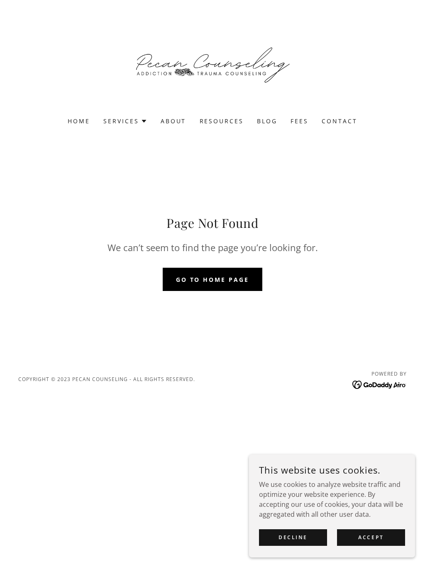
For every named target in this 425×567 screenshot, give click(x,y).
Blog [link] (267, 121)
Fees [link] (299, 121)
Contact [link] (339, 121)
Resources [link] (222, 121)
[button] (125, 121)
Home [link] (79, 121)
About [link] (173, 121)
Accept (370, 537)
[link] (212, 63)
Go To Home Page (212, 280)
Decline (293, 537)
